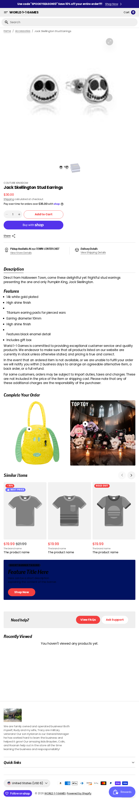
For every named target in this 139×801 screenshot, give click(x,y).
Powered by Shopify (79, 793)
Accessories (22, 31)
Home (7, 31)
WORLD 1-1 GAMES (55, 793)
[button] (6, 12)
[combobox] (73, 22)
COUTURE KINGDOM (16, 183)
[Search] (5, 22)
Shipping (9, 199)
